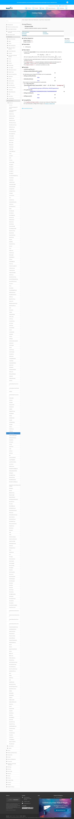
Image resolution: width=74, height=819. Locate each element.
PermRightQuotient (12, 594)
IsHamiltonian (11, 354)
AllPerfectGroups (12, 127)
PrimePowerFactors (12, 607)
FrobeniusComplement (13, 265)
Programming (10, 754)
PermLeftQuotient (12, 576)
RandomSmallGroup (12, 642)
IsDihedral (11, 338)
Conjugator (11, 193)
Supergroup (11, 704)
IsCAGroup (11, 318)
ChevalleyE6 (11, 164)
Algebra (9, 41)
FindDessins (11, 250)
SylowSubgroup (11, 717)
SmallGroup (11, 677)
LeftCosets (11, 453)
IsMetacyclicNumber (12, 373)
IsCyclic (10, 329)
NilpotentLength (11, 494)
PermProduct (11, 589)
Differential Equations (12, 45)
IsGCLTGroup (11, 349)
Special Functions (11, 80)
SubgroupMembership (12, 701)
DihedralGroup (11, 219)
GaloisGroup (11, 274)
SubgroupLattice (11, 699)
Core (10, 197)
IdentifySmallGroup (12, 305)
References (11, 102)
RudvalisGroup (11, 660)
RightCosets (11, 655)
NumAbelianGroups (12, 508)
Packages (9, 78)
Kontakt (23, 795)
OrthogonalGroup (12, 547)
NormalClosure (11, 501)
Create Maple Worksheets (12, 29)
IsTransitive (11, 442)
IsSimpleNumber (11, 417)
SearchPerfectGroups (12, 664)
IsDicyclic (10, 336)
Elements (10, 239)
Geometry (10, 63)
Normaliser (11, 503)
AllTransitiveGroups (12, 131)
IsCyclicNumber (11, 332)
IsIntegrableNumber (12, 358)
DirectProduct (11, 224)
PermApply (11, 556)
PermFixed (11, 569)
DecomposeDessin (12, 206)
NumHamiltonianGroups (13, 514)
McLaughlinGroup (12, 475)
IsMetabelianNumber (12, 369)
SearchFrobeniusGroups (13, 662)
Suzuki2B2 (11, 710)
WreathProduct (11, 743)
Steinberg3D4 (11, 695)
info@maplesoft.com (27, 803)
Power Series (10, 96)
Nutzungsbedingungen (31, 817)
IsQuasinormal (11, 404)
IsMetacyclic (11, 371)
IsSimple (10, 415)
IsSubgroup (11, 431)
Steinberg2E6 (11, 693)
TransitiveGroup (12, 732)
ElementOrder (11, 232)
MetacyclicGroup (12, 477)
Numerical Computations (12, 74)
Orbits (10, 534)
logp (9, 455)
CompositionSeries (12, 186)
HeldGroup (11, 296)
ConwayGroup (11, 195)
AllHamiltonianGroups (12, 124)
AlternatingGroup (12, 133)
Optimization (10, 76)
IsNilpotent (11, 376)
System (9, 775)
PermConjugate (11, 563)
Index (10, 307)
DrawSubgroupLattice (12, 228)
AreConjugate (11, 135)
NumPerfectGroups (12, 519)
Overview (10, 105)
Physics (9, 750)
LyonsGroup (11, 464)
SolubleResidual (11, 682)
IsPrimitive (11, 402)
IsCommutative (11, 327)
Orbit (10, 532)
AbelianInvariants (12, 116)
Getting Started (10, 24)
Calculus (9, 43)
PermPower (11, 587)
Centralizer (11, 155)
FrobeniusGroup (12, 268)
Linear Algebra (10, 67)
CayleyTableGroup (12, 151)
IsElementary (11, 343)
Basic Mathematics (11, 85)
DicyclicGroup (11, 217)
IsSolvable (10, 424)
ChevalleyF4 (11, 171)
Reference (9, 773)
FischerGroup (11, 252)
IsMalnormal (11, 365)
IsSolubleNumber (12, 422)
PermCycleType (11, 565)
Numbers (9, 748)
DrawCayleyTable (12, 226)
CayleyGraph (11, 146)
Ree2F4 (10, 644)
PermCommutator (12, 558)
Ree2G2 (10, 646)
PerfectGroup (11, 552)
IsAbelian (10, 312)
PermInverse (11, 574)
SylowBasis (11, 715)
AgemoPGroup (11, 118)
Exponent (10, 246)
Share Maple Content (11, 34)
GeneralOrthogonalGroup (13, 279)
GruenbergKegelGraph (13, 290)
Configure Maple (10, 780)
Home (23, 19)
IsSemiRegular (11, 413)
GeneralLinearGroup (12, 276)
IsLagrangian (11, 360)
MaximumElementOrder (13, 470)
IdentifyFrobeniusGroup (13, 303)
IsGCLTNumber (11, 351)
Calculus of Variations (12, 87)
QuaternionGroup (12, 631)
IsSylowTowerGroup (12, 437)
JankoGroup (11, 446)
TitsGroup (11, 730)
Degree (10, 208)
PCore (10, 550)
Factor (10, 248)
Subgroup (10, 697)
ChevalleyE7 (11, 166)
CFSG (10, 157)
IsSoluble (10, 420)
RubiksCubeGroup (12, 657)
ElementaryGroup (12, 230)
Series (10, 673)
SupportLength (11, 708)
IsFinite (10, 347)
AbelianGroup (11, 113)
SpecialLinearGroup (12, 684)
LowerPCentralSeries (12, 461)
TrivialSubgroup (11, 739)
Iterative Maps (10, 65)
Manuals (9, 777)
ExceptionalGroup (12, 243)
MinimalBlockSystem (12, 479)
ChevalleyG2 (11, 173)
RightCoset (11, 653)
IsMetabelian (11, 367)
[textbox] (44, 54)
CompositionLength (12, 184)
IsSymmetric (11, 439)
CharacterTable (11, 162)
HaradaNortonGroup (12, 294)
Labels (10, 448)
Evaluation (10, 53)
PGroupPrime (11, 600)
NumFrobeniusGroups (13, 510)
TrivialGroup (11, 737)
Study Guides (10, 771)
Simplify (10, 675)
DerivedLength (11, 210)
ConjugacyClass (11, 188)
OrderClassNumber (12, 536)
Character (10, 160)
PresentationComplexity (13, 605)
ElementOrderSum (12, 235)
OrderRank (11, 545)
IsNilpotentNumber (12, 378)
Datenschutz (37, 817)
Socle (10, 679)
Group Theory (10, 100)
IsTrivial (10, 444)
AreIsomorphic (11, 138)
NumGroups (11, 512)
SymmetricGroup (12, 721)
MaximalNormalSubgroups (13, 468)
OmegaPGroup (11, 525)
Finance (9, 58)
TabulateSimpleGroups (12, 726)
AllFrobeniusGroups (12, 122)
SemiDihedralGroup (12, 671)
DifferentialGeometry (11, 91)
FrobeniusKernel (12, 270)
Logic (9, 94)
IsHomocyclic (11, 356)
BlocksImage (11, 142)
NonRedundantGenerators (13, 499)
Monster (10, 490)
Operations (11, 530)
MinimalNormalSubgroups (13, 481)
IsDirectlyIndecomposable (13, 340)
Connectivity (10, 761)
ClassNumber (11, 177)
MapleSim (9, 784)
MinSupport (11, 488)
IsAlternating (11, 316)
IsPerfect (10, 391)
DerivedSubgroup (12, 215)
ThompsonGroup (12, 728)
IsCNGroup (11, 325)
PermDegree (11, 567)
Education (9, 769)
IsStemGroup (11, 428)
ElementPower (11, 237)
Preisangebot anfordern (63, 5)
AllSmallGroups (11, 129)
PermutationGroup (12, 598)
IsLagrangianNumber (12, 362)
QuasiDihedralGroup (12, 629)
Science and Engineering (11, 759)
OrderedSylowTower (12, 543)
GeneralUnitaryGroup (12, 281)
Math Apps (9, 766)
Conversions (10, 89)
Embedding (11, 241)
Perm (10, 554)
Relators (10, 651)
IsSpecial (10, 426)
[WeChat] (32, 808)
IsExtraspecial (11, 345)
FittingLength (11, 254)
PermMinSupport (12, 580)
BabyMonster (11, 140)
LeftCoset (10, 450)
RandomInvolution (12, 635)
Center (10, 153)
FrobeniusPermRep (12, 272)
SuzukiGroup (11, 712)
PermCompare (11, 561)
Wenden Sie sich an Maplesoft (53, 5)
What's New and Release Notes (13, 26)
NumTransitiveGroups (13, 523)
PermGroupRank (12, 572)
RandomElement (11, 633)
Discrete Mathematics (12, 51)
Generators (11, 283)
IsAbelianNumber (12, 314)
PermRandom (11, 591)
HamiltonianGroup (12, 292)
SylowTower (11, 719)
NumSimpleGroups (12, 521)
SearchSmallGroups (12, 666)
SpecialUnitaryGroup (12, 688)
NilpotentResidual (12, 497)
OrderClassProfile (12, 541)
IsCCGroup (11, 323)
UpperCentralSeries (12, 741)
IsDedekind (11, 334)
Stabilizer (10, 690)
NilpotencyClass (11, 492)
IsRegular (10, 409)
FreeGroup (11, 263)
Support (10, 706)
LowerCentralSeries (12, 457)
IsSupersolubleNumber (13, 435)
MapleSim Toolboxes (11, 786)
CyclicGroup (11, 204)
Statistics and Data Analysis (12, 752)
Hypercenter (11, 301)
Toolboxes (9, 782)
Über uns (7, 795)
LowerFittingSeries (12, 459)
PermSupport (11, 596)
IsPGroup (10, 400)
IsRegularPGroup (12, 411)
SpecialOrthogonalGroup (13, 686)
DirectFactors (11, 221)
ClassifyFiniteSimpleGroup (13, 175)
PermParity (11, 585)
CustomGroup (11, 199)
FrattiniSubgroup (12, 261)
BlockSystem (11, 144)
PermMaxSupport (12, 578)
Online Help (30, 19)
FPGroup (10, 259)
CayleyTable (11, 149)
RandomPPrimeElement (13, 640)
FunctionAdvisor (11, 98)
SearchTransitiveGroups (13, 668)
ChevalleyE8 (11, 168)
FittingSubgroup (11, 257)
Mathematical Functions (12, 69)
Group (10, 285)
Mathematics (10, 36)
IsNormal (10, 380)
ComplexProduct (12, 182)
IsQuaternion (11, 406)
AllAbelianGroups (12, 120)
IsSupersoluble (11, 433)
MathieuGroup (11, 466)
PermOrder (11, 583)
